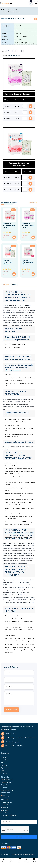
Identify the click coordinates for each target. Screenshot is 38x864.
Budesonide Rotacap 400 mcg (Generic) (9, 225)
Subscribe (19, 837)
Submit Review (12, 709)
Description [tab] (5, 284)
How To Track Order (7, 790)
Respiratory (11, 9)
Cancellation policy (6, 782)
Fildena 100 (4, 799)
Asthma (18, 9)
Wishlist (11, 860)
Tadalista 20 (4, 807)
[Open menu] (36, 3)
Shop (3, 862)
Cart (19, 860)
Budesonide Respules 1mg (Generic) (7, 262)
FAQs (3, 762)
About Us (4, 757)
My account (4, 768)
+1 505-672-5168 (10, 734)
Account (26, 862)
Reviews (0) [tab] (14, 284)
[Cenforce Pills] (6, 3)
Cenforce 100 (5, 797)
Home (4, 9)
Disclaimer (4, 787)
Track (34, 862)
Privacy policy (5, 777)
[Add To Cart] (14, 237)
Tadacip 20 (4, 810)
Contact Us (4, 760)
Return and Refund (6, 779)
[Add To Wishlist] (35, 19)
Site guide (4, 765)
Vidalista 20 (4, 805)
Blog (2, 770)
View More (32, 202)
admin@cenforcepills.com (13, 742)
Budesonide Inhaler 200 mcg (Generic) (27, 262)
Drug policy (4, 785)
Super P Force (5, 813)
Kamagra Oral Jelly (6, 802)
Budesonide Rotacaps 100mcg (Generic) (28, 225)
